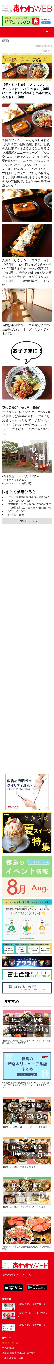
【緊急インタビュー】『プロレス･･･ (32, 1315)
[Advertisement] (27, 648)
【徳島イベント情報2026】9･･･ (32, 1304)
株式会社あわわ (10, 1343)
